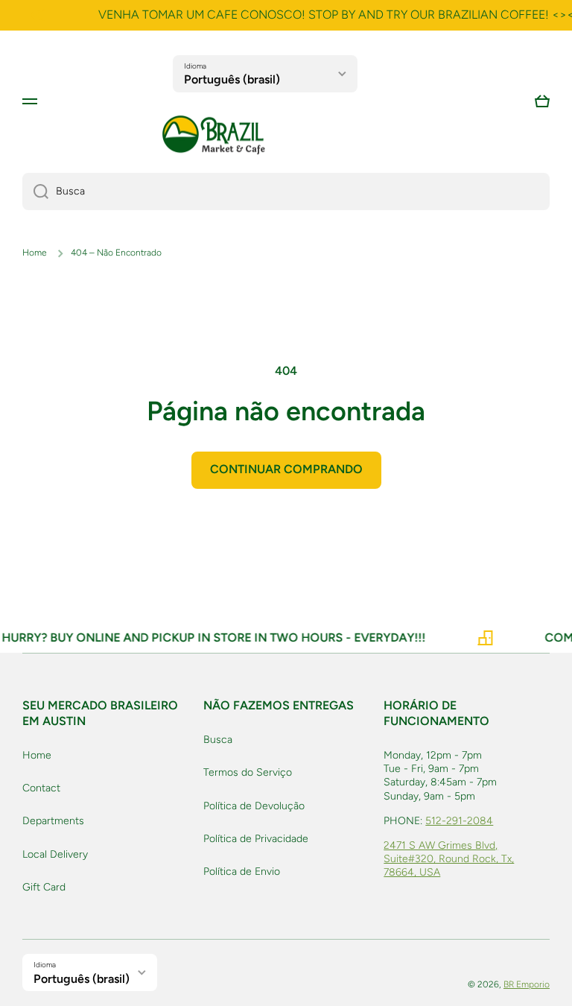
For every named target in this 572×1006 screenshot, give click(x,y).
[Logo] (214, 135)
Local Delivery (55, 854)
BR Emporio (526, 984)
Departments (53, 820)
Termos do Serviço (247, 772)
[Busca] (35, 191)
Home (34, 252)
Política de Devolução (254, 806)
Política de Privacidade (255, 838)
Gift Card (44, 887)
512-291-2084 (459, 820)
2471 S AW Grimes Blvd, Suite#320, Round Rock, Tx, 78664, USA (449, 859)
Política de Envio (241, 871)
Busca (217, 739)
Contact (41, 788)
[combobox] (286, 191)
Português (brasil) (232, 79)
